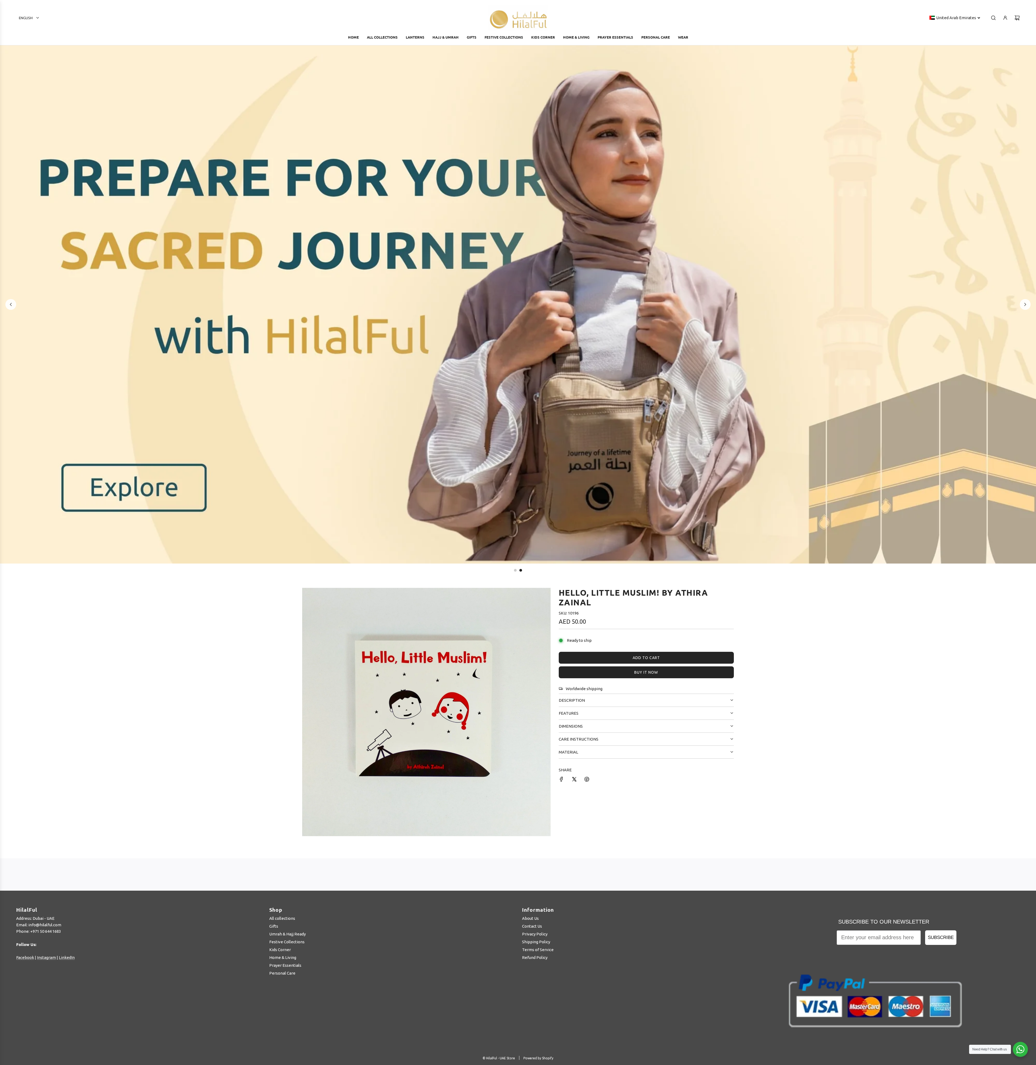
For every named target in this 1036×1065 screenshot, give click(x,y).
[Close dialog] (646, 465)
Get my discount (567, 587)
